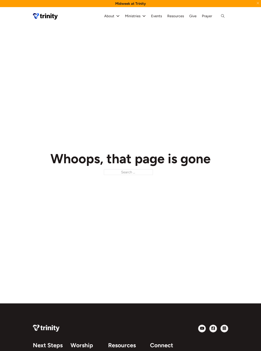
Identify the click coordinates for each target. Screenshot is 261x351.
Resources (175, 16)
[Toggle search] (223, 16)
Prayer (207, 16)
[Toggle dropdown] (118, 16)
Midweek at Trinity (130, 3)
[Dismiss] (258, 3)
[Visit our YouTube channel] (202, 328)
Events (156, 16)
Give (193, 16)
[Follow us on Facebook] (213, 328)
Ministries (132, 16)
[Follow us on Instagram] (224, 328)
